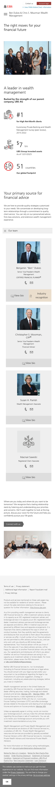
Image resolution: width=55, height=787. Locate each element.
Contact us (29, 4)
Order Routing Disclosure (21, 756)
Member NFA (41, 706)
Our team (13, 230)
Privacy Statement (17, 772)
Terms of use (8, 586)
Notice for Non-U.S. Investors (15, 753)
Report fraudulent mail (38, 590)
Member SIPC (26, 694)
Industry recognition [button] (43, 295)
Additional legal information (16, 590)
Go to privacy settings (41, 775)
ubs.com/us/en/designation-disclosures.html (29, 748)
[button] (31, 282)
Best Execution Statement (23, 760)
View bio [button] (21, 296)
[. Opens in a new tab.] (8, 6)
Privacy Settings (11, 593)
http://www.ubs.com (38, 607)
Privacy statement (23, 586)
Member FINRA (39, 694)
